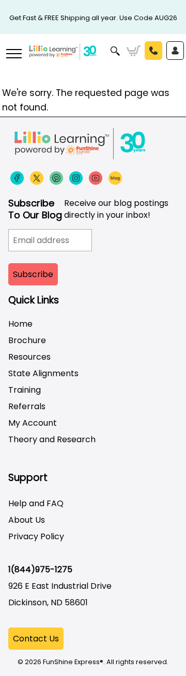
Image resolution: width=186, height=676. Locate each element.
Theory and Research (52, 439)
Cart (134, 51)
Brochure (27, 340)
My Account (32, 423)
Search (115, 51)
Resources (29, 357)
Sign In (175, 50)
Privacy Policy (36, 536)
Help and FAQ (36, 503)
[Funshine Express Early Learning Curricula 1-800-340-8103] (93, 60)
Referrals (26, 406)
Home (20, 324)
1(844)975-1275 (40, 569)
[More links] (13, 55)
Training (24, 390)
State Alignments (43, 373)
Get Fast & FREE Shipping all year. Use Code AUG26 (93, 18)
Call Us (153, 50)
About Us (26, 520)
